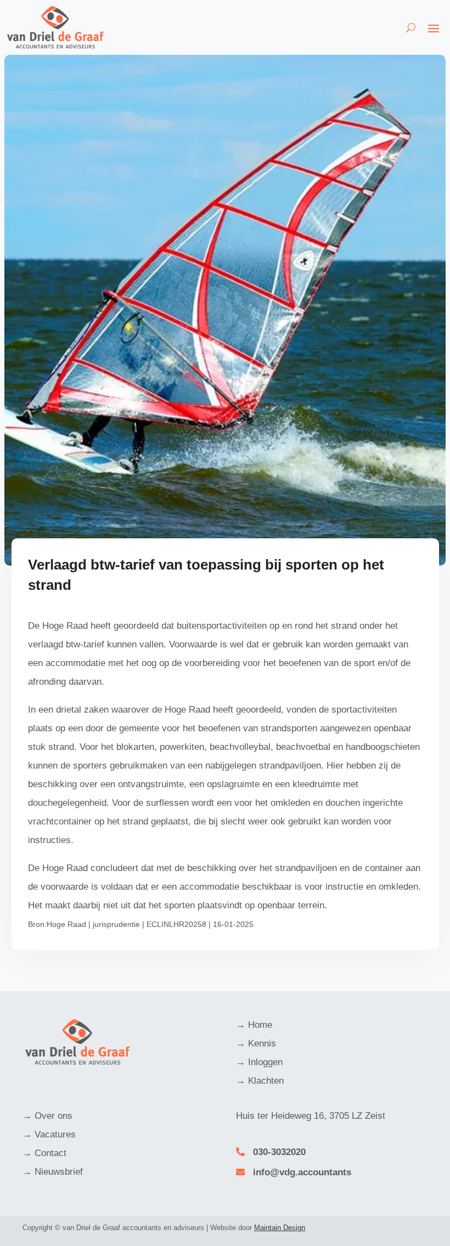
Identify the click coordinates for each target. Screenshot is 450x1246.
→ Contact (44, 1153)
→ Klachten (260, 1081)
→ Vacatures (49, 1134)
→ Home (254, 1025)
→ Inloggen (259, 1062)
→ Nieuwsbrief (52, 1172)
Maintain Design (279, 1228)
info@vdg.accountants (302, 1172)
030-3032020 (279, 1152)
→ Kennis (256, 1043)
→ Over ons (47, 1116)
